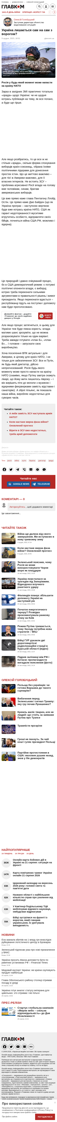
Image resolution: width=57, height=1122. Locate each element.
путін (24, 461)
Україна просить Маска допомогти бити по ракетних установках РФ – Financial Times (25, 961)
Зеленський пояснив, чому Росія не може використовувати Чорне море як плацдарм (34, 566)
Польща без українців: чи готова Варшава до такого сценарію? (34, 688)
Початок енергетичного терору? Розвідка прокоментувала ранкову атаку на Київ (33, 613)
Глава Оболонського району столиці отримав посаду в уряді (27, 981)
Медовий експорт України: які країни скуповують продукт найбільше (28, 971)
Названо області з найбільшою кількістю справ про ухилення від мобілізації (33, 897)
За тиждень (7, 854)
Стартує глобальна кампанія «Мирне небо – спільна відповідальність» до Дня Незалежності (35, 1012)
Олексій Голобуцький (24, 20)
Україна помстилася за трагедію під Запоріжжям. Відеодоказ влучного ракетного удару (33, 583)
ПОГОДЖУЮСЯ (45, 1117)
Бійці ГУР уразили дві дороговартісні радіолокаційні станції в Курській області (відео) (32, 644)
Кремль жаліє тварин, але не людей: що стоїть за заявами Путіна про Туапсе (35, 715)
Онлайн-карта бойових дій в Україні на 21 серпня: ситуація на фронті (32, 862)
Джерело (5, 448)
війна (17, 461)
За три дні (19, 854)
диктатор (41, 461)
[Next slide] (54, 12)
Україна (32, 461)
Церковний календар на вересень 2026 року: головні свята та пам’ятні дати (33, 886)
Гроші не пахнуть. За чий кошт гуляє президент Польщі (36, 740)
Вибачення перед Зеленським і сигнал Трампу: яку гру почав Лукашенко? (35, 701)
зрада (51, 461)
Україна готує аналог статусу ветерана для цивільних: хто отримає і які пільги (25, 991)
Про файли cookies (9, 1117)
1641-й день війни (11, 12)
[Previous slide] (50, 12)
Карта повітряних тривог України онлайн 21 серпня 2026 (32, 874)
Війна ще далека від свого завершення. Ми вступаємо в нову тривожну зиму (35, 536)
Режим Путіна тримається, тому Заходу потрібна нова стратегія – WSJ (34, 629)
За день (30, 854)
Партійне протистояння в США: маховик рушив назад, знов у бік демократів (35, 755)
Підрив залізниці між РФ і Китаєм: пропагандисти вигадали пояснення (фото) (34, 660)
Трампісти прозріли (29, 725)
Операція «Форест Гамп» (35, 12)
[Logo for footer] (13, 1040)
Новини (8, 934)
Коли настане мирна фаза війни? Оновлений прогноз (34, 549)
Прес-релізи (11, 1002)
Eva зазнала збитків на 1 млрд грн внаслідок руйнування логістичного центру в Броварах (26, 941)
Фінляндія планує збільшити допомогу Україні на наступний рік (35, 598)
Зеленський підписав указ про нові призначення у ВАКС (28, 951)
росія (9, 461)
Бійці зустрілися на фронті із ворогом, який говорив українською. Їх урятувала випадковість (30, 921)
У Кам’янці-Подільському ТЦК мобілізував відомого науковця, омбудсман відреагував (32, 909)
